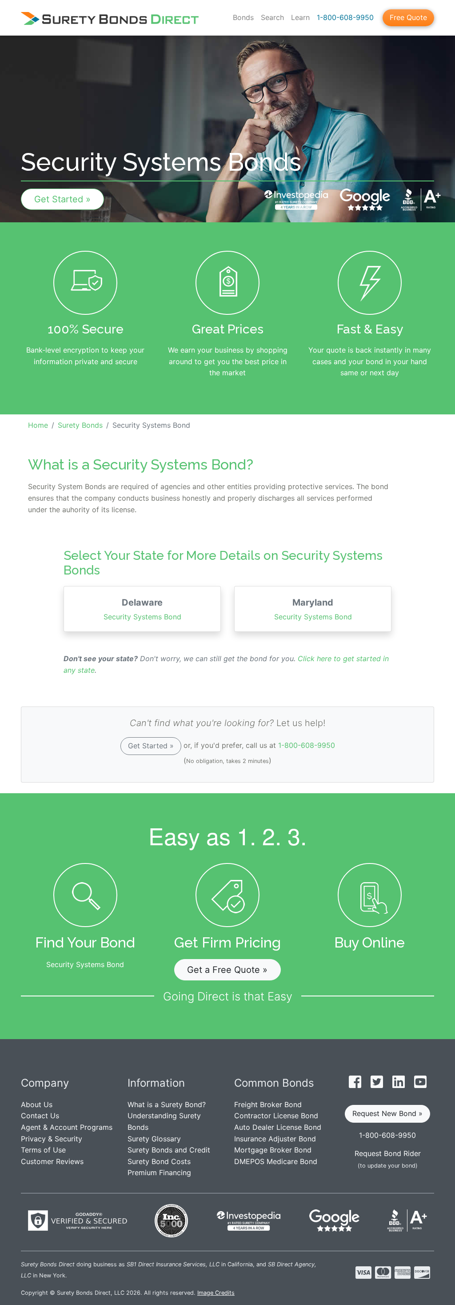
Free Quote (408, 17)
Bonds (243, 17)
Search (272, 17)
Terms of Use (43, 1149)
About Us (36, 1104)
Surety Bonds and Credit (169, 1149)
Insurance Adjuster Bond (275, 1138)
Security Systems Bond (142, 609)
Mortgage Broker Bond (272, 1149)
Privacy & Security (51, 1138)
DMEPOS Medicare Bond (275, 1161)
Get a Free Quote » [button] (227, 969)
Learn (300, 17)
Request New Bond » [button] (387, 1113)
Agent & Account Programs (66, 1127)
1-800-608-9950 (345, 17)
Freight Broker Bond (268, 1104)
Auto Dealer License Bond (277, 1127)
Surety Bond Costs (159, 1161)
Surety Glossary (154, 1138)
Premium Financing (159, 1172)
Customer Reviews (52, 1161)
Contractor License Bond (276, 1115)
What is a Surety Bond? (167, 1104)
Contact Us (40, 1115)
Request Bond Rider (388, 1153)
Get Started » (62, 199)
